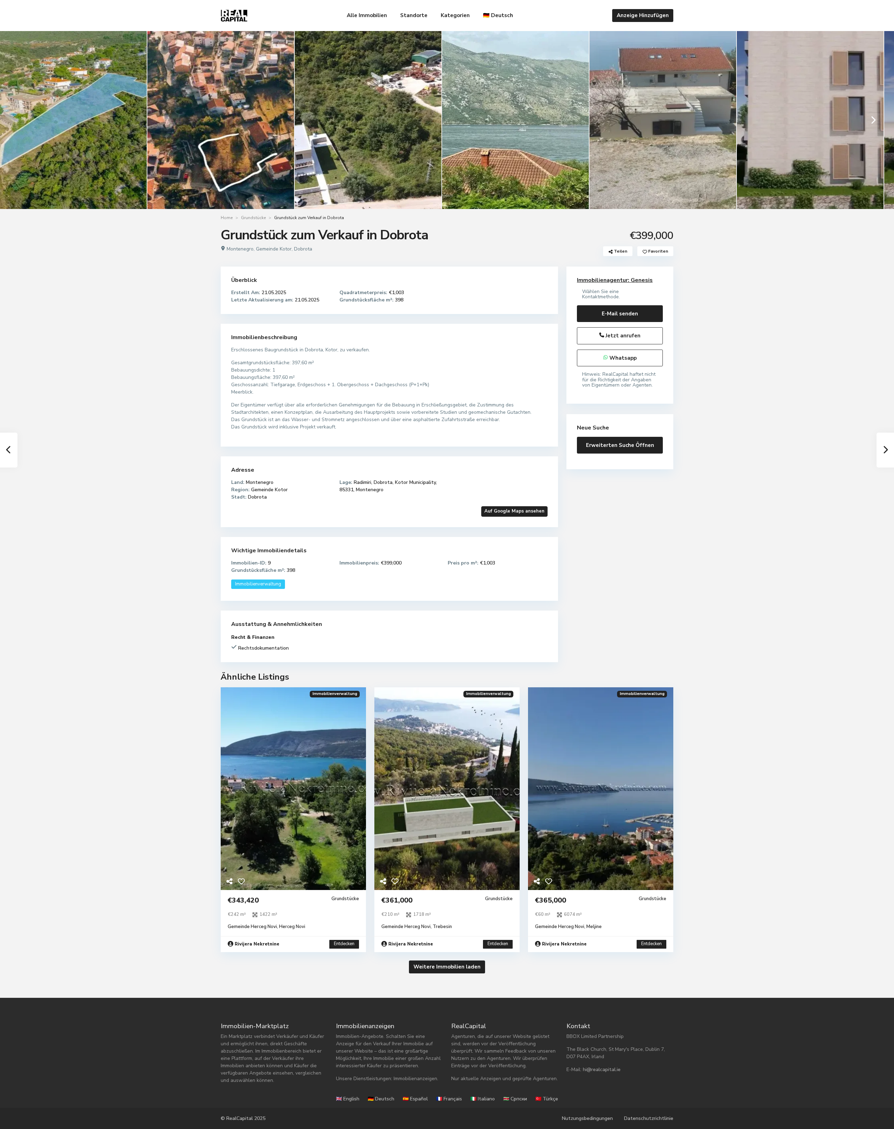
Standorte (413, 15)
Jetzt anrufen (622, 335)
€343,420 (243, 900)
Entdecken (344, 944)
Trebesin (442, 927)
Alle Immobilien (367, 15)
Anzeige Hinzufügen (643, 15)
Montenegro (240, 249)
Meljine (594, 927)
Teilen (620, 251)
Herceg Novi (292, 927)
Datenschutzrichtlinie (648, 1118)
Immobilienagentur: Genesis (615, 280)
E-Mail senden (620, 313)
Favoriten (657, 251)
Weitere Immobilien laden (447, 966)
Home (227, 217)
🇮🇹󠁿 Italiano (482, 1099)
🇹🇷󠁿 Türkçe (546, 1099)
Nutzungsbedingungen (587, 1118)
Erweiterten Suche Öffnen (620, 445)
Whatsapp (622, 357)
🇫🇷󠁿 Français (449, 1099)
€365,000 (550, 900)
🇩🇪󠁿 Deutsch (498, 15)
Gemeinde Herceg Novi (252, 927)
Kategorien (455, 15)
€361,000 (396, 900)
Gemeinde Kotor (274, 249)
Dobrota (303, 249)
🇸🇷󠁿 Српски (515, 1099)
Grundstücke (253, 217)
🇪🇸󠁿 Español (415, 1099)
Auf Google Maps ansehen (514, 511)
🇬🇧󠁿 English (347, 1099)
